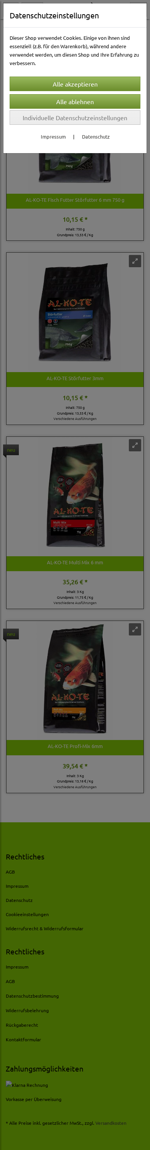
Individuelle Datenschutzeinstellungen (75, 117)
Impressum (53, 136)
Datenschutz (96, 136)
